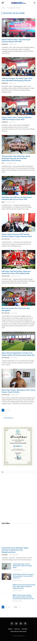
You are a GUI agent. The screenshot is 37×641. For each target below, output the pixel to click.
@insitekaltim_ (9, 418)
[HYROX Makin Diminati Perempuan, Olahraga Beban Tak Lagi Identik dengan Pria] (6, 576)
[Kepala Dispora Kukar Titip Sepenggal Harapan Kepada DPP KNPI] (18, 27)
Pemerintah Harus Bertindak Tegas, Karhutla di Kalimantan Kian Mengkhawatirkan (15, 550)
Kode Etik (17, 629)
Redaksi (10, 629)
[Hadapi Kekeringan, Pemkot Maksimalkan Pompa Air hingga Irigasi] (6, 566)
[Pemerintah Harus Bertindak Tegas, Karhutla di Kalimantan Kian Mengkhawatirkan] (18, 536)
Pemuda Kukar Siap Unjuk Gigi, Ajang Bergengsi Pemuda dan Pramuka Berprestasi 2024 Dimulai (16, 158)
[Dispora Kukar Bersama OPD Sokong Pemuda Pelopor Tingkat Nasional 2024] (18, 222)
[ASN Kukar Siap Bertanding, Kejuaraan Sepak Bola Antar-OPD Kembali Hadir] (18, 259)
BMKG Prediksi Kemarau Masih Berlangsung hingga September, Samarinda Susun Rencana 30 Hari (23, 596)
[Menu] (3, 3)
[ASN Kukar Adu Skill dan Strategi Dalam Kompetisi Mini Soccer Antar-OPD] (18, 185)
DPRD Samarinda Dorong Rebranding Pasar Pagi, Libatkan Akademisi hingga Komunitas (24, 586)
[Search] (34, 3)
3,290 (15, 607)
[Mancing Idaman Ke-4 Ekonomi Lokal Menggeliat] (18, 296)
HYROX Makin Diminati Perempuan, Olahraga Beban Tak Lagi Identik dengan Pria (23, 576)
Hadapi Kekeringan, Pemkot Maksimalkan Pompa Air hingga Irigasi (22, 565)
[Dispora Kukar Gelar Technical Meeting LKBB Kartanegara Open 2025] (18, 105)
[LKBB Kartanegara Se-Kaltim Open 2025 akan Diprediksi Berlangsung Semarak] (18, 66)
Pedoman (24, 629)
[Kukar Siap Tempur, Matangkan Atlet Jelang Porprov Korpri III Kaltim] (18, 378)
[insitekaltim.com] (18, 2)
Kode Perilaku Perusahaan (18, 631)
